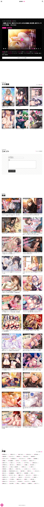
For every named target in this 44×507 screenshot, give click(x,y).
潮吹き (40, 53)
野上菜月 (5, 51)
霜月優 (34, 481)
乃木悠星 (12, 479)
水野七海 (33, 479)
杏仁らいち (29, 475)
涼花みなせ (30, 454)
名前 (22, 156)
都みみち (5, 473)
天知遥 (30, 458)
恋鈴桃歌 (36, 458)
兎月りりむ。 (19, 468)
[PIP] (38, 49)
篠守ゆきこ (20, 464)
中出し (32, 53)
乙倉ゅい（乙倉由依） (15, 466)
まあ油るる (20, 481)
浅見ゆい (36, 475)
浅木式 (18, 460)
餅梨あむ (19, 456)
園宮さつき (20, 473)
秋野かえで (14, 454)
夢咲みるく (5, 483)
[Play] (4, 49)
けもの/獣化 (20, 53)
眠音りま (5, 475)
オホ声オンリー (5, 53)
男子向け (14, 21)
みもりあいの (23, 458)
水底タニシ (23, 51)
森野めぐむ (6, 479)
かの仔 (35, 468)
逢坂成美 (5, 456)
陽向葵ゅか (6, 454)
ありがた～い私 (13, 475)
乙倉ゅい (12, 462)
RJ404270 (4, 27)
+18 (22, 1)
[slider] (15, 48)
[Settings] (36, 49)
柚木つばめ (22, 454)
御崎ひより (6, 466)
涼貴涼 (5, 460)
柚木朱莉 (23, 471)
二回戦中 (35, 477)
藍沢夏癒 (5, 471)
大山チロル (12, 456)
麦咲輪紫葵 (12, 473)
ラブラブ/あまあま (27, 53)
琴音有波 (5, 468)
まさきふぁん (13, 481)
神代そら (30, 471)
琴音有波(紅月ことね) (14, 471)
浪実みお (21, 477)
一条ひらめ (37, 471)
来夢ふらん (25, 466)
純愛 (3, 54)
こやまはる (25, 460)
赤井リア (37, 483)
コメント (22, 160)
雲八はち (12, 464)
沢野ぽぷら (6, 464)
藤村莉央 (33, 456)
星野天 (27, 479)
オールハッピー (15, 53)
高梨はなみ (36, 462)
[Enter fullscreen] (40, 49)
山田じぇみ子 (6, 458)
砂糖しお (12, 468)
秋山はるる (27, 456)
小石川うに (14, 477)
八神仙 (18, 483)
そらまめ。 (20, 462)
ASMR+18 (23, 505)
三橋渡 (27, 464)
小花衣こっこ (28, 468)
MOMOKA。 (28, 462)
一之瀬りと (33, 466)
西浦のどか (5, 481)
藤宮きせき (20, 479)
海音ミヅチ (6, 462)
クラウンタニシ (14, 51)
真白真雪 (27, 473)
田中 (33, 473)
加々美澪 (12, 483)
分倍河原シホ (14, 458)
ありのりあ (28, 477)
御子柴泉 (37, 454)
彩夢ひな (24, 483)
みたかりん (28, 481)
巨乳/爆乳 (36, 53)
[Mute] (30, 49)
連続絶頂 (6, 54)
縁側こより (22, 475)
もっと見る (38, 84)
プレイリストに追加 (22, 57)
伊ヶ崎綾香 (12, 460)
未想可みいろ (6, 477)
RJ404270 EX (9, 27)
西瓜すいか (33, 460)
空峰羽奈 (30, 483)
